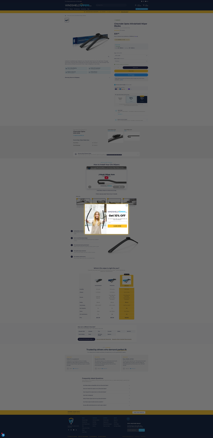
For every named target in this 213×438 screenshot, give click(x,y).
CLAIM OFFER (117, 226)
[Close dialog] (127, 205)
